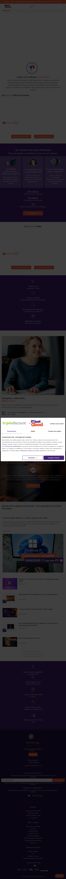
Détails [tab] (33, 431)
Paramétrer (31, 457)
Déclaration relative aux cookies (30, 450)
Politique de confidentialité (13, 446)
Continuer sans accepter (57, 423)
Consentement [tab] (11, 431)
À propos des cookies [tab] (54, 431)
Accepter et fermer (53, 457)
